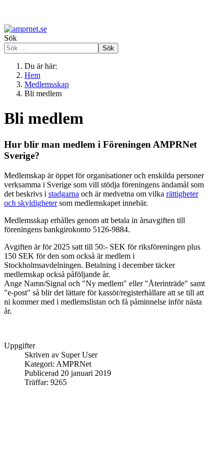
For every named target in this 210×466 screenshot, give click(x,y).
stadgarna (63, 193)
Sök (10, 38)
